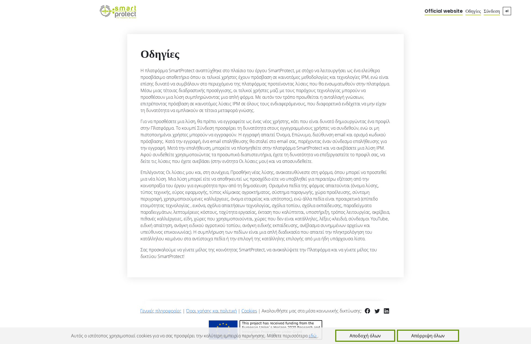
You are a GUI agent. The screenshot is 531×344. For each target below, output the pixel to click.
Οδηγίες (473, 11)
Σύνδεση (492, 11)
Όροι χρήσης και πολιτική (211, 311)
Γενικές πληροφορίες (160, 311)
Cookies (249, 311)
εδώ (313, 336)
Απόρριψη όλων (428, 336)
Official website (444, 11)
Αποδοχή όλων (365, 336)
